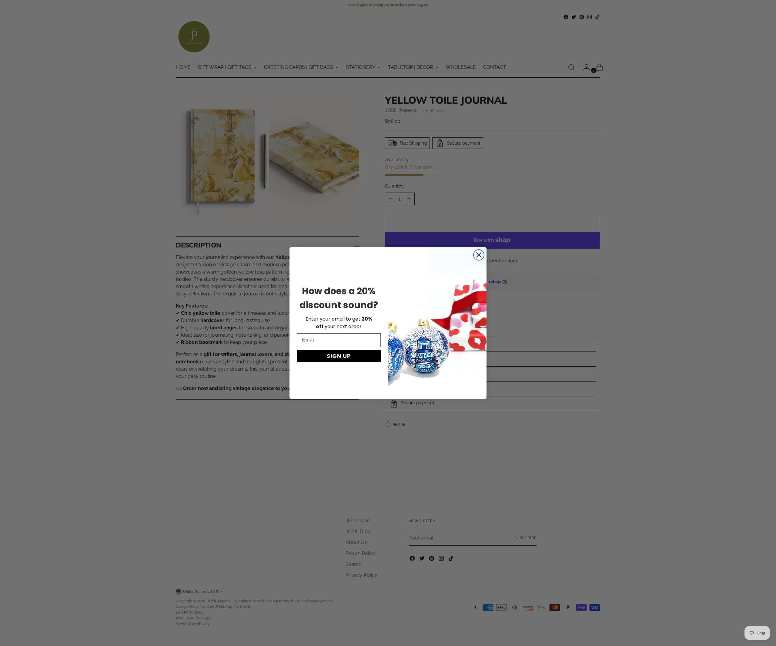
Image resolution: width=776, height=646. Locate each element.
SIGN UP (339, 356)
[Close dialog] (478, 255)
